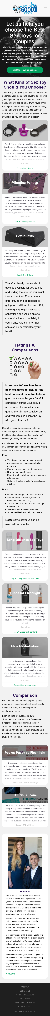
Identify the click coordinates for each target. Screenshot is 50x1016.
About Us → (11, 974)
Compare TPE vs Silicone (25, 825)
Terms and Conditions (25, 1002)
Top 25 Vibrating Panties (25, 221)
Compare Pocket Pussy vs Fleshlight (25, 782)
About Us (25, 987)
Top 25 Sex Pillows (25, 274)
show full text (25, 163)
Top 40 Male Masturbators (25, 685)
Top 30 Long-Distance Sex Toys (25, 578)
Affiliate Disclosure (25, 995)
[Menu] (46, 8)
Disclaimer (25, 998)
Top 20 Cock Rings (25, 168)
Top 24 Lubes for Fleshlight (25, 631)
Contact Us (25, 991)
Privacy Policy (25, 1006)
